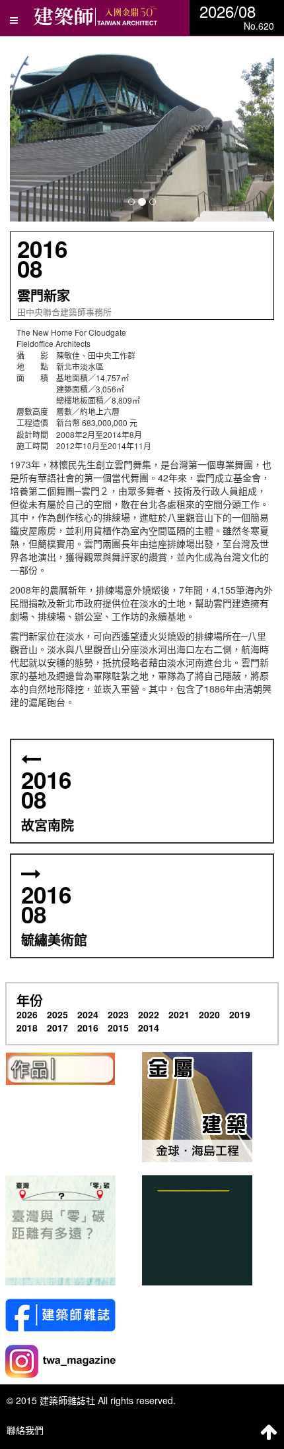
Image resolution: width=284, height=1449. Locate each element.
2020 (209, 1014)
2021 (179, 1014)
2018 (27, 1027)
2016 (87, 1027)
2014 (148, 1027)
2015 (118, 1027)
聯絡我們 (25, 1429)
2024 (87, 1014)
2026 (27, 1014)
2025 (57, 1014)
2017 (57, 1027)
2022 (148, 1014)
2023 (118, 1014)
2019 (239, 1014)
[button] (142, 134)
